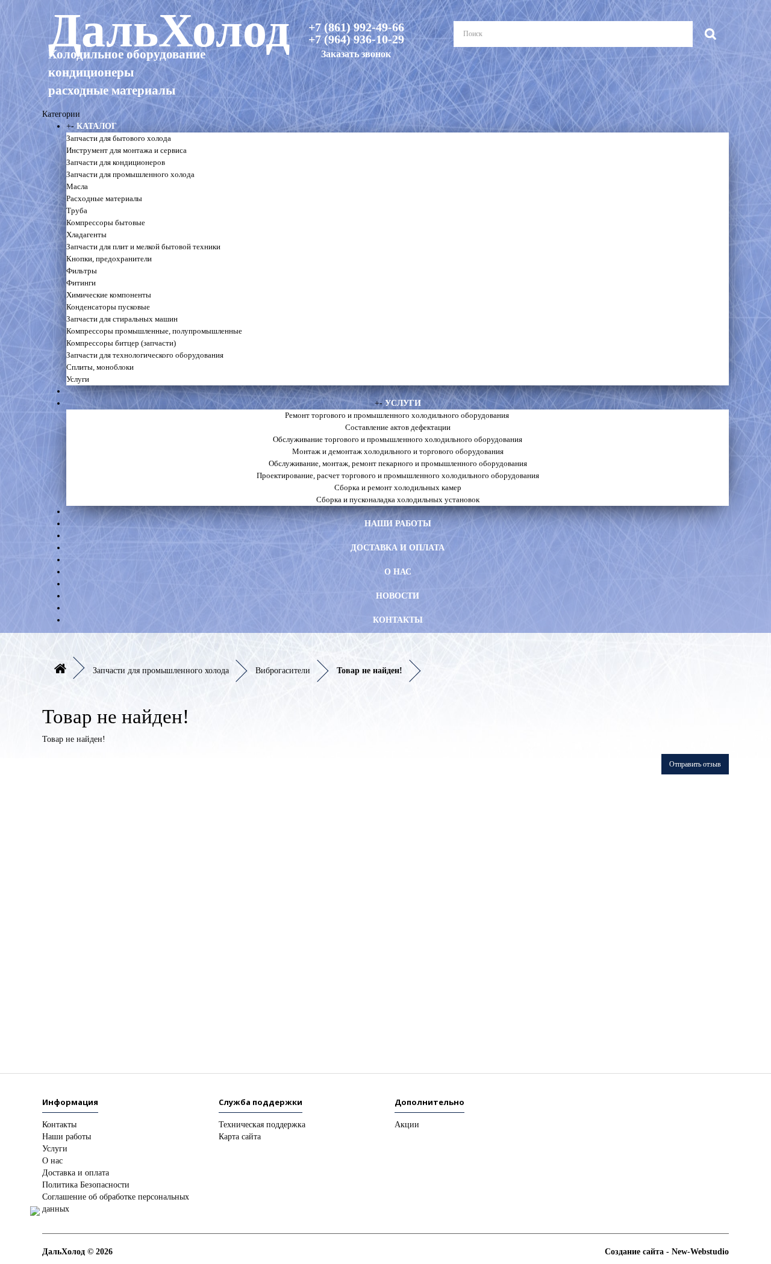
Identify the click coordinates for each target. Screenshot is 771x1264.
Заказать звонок (356, 54)
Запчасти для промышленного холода (130, 174)
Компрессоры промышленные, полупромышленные (154, 330)
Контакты (398, 619)
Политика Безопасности (86, 1184)
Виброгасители (282, 670)
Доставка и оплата (398, 547)
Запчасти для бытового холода (118, 138)
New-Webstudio (700, 1251)
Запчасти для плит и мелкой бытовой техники (143, 246)
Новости (397, 595)
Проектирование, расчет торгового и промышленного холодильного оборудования (398, 475)
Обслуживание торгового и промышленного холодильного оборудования (397, 439)
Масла (77, 186)
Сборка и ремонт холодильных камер (397, 487)
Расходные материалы (104, 198)
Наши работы (397, 523)
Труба (76, 210)
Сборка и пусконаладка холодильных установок (397, 499)
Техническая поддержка (262, 1124)
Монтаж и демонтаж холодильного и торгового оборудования (398, 451)
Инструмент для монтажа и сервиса (126, 150)
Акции (407, 1124)
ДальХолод (153, 52)
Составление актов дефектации (398, 427)
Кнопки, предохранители (109, 258)
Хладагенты (86, 234)
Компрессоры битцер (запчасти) (121, 342)
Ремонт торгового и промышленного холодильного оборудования (398, 415)
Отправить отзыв (695, 764)
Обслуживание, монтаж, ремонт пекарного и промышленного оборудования (398, 463)
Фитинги (81, 282)
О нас (397, 571)
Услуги (77, 379)
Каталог (96, 126)
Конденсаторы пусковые (108, 306)
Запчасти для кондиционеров (115, 162)
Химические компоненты (108, 294)
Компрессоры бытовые (105, 222)
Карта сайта (240, 1136)
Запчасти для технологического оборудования (144, 355)
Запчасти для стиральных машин (122, 318)
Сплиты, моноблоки (100, 367)
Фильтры (81, 270)
